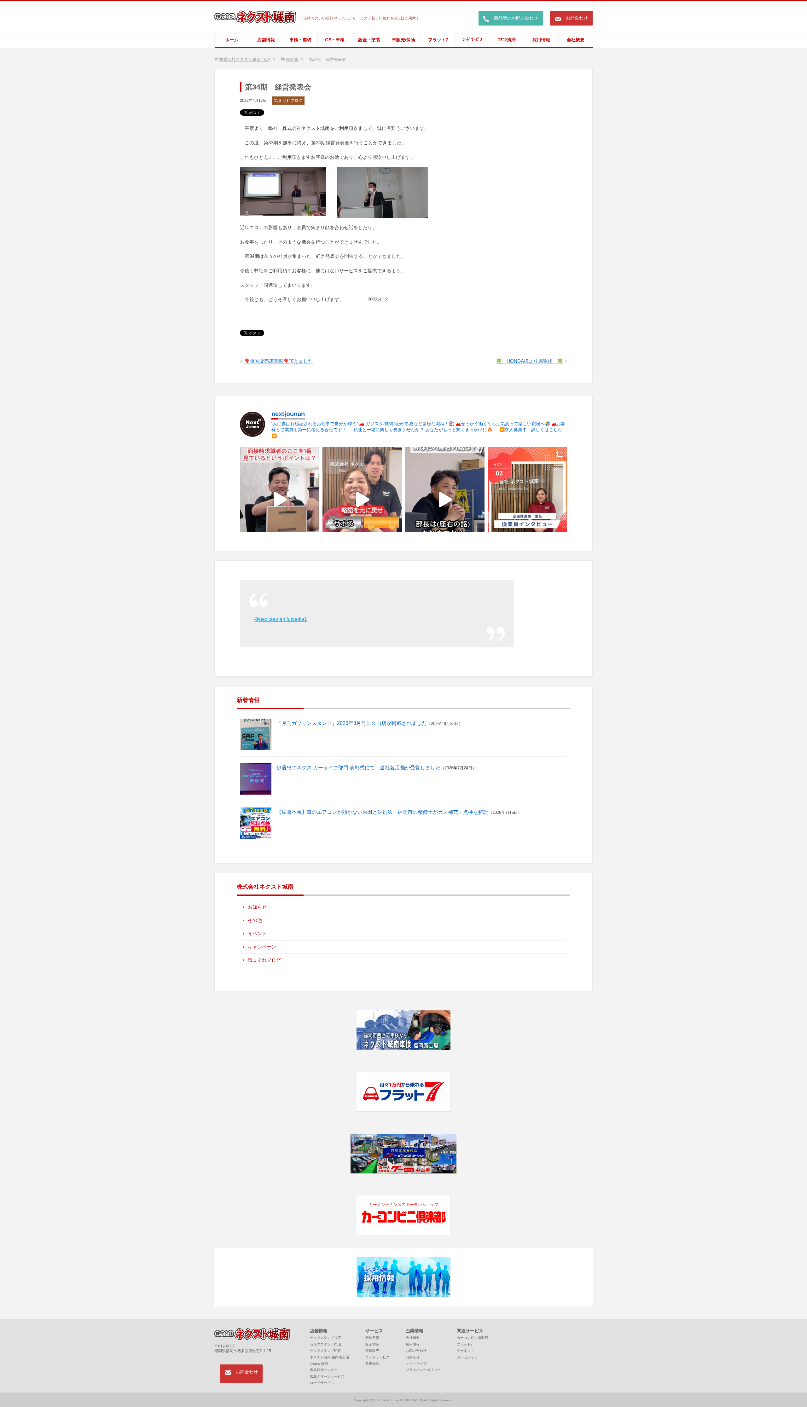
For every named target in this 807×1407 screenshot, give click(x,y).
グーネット (465, 1350)
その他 (255, 920)
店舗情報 (266, 40)
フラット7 (438, 40)
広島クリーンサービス (327, 1376)
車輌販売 (372, 1350)
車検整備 (372, 1338)
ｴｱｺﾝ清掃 (507, 40)
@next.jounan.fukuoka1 (280, 619)
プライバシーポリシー (423, 1370)
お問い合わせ (416, 1350)
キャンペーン (262, 946)
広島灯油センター (324, 1370)
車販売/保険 (403, 40)
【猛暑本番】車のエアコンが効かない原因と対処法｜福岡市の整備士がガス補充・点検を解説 (382, 812)
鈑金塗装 (372, 1344)
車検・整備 (300, 40)
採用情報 (541, 40)
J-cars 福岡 (319, 1363)
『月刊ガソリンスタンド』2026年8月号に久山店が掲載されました (351, 723)
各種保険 (372, 1363)
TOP (244, 59)
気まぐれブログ (288, 100)
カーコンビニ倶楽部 (472, 1338)
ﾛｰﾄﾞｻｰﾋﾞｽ (472, 39)
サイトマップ (416, 1363)
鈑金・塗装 (369, 40)
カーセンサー (467, 1357)
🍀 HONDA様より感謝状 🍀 (529, 361)
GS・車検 (335, 40)
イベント (257, 933)
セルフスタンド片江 (325, 1338)
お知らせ (257, 907)
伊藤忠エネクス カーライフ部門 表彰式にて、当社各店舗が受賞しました (358, 767)
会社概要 (575, 40)
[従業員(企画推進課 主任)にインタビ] (527, 500)
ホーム (231, 40)
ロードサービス (322, 1383)
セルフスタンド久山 (325, 1344)
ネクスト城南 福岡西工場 (329, 1357)
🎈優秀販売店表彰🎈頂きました (278, 361)
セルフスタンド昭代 (325, 1350)
